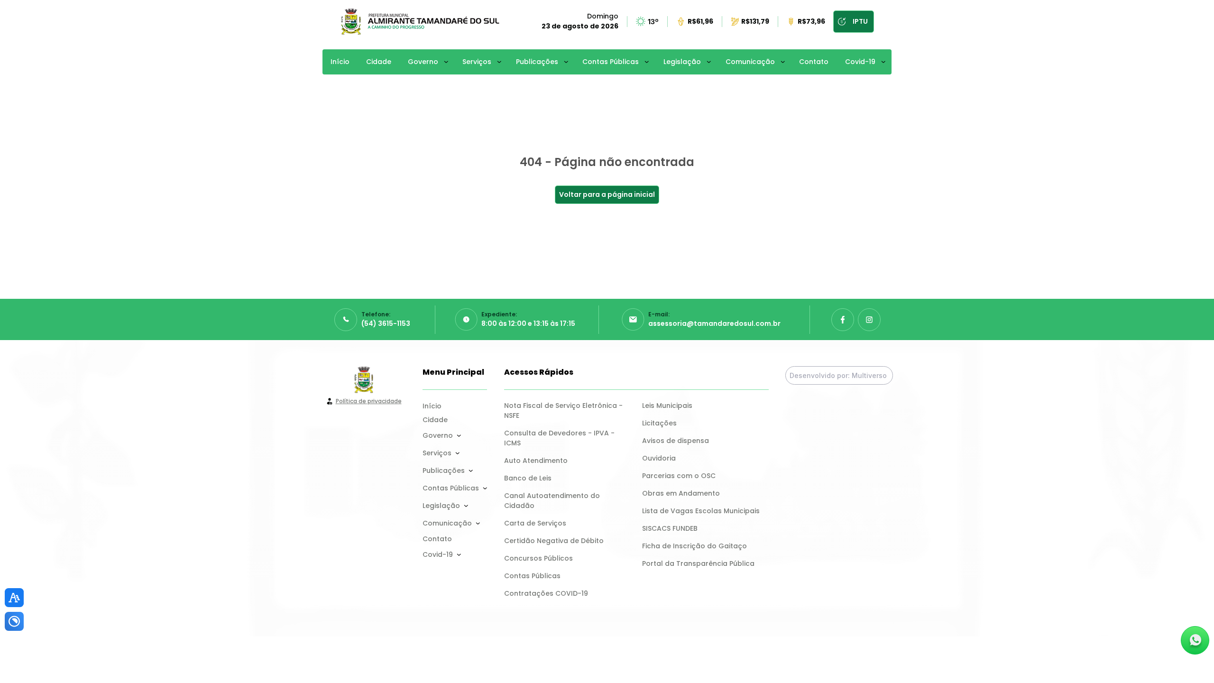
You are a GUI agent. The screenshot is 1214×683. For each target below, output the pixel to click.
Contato (813, 61)
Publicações (537, 61)
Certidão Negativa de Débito (554, 540)
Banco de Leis (528, 478)
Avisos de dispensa (675, 440)
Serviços (476, 61)
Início (340, 61)
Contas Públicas (610, 61)
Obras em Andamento (681, 493)
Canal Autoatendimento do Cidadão (553, 500)
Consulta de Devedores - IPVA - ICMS (560, 438)
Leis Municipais (667, 405)
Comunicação (750, 61)
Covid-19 (860, 61)
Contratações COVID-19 (546, 593)
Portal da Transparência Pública (698, 563)
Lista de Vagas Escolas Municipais (701, 511)
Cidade (378, 61)
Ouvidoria (659, 458)
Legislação (682, 61)
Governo (423, 61)
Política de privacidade (369, 401)
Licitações (659, 423)
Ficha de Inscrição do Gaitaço (694, 546)
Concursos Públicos (538, 558)
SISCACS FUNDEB (670, 528)
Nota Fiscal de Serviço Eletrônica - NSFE (564, 410)
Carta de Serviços (535, 523)
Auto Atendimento (536, 460)
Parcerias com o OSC (679, 475)
